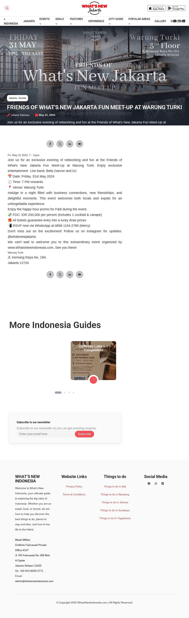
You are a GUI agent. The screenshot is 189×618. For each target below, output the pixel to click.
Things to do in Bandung (115, 494)
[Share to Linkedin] (69, 144)
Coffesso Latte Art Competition (93, 348)
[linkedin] (162, 483)
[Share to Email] (79, 144)
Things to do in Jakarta (115, 502)
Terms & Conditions (74, 494)
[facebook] (149, 483)
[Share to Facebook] (50, 144)
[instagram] (156, 483)
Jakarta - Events (17, 98)
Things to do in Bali (115, 486)
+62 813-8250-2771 (31, 570)
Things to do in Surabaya (115, 510)
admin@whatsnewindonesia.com (34, 581)
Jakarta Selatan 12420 (28, 565)
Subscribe (84, 434)
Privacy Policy (74, 486)
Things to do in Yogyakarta (114, 518)
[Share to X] (60, 144)
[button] (58, 392)
